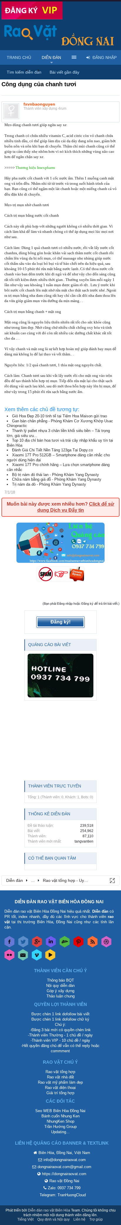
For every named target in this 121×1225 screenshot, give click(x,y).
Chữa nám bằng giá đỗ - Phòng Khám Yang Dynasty (56, 479)
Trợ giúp (96, 1219)
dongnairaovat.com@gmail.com (64, 1167)
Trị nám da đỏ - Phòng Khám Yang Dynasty (49, 484)
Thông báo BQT (60, 980)
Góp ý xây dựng (60, 991)
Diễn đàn (51, 57)
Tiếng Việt (25, 1219)
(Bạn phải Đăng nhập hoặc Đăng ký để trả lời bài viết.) (81, 603)
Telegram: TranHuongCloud (63, 1195)
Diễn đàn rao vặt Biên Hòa (49, 1210)
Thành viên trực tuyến (54, 786)
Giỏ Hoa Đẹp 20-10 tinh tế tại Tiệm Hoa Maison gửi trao (59, 416)
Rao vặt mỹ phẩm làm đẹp (60, 1082)
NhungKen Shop (60, 1121)
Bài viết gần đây (64, 72)
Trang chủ (19, 57)
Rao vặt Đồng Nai (64, 1181)
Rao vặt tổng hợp (60, 1072)
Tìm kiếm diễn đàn (24, 72)
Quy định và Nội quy (53, 1219)
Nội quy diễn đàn (60, 985)
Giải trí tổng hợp (60, 1093)
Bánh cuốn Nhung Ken (60, 1116)
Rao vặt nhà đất (60, 1077)
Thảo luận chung (60, 996)
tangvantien (84, 841)
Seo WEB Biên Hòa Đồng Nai (60, 1111)
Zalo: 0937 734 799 (64, 1188)
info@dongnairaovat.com (64, 1160)
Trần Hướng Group (60, 1126)
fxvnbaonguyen (39, 104)
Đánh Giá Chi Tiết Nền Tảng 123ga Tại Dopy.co (52, 450)
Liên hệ (79, 1219)
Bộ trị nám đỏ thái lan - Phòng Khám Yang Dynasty (55, 474)
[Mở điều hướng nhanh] (112, 880)
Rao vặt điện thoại (60, 1087)
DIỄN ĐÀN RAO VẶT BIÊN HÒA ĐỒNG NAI (59, 901)
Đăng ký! (60, 621)
